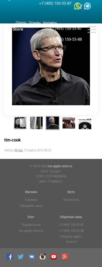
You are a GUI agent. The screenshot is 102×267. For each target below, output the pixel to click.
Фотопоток (71, 200)
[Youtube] (54, 258)
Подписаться (31, 225)
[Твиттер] (21, 258)
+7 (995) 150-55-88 (71, 231)
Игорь (18, 150)
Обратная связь (71, 217)
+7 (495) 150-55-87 (71, 225)
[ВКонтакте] (32, 258)
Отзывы (35, 22)
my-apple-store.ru (60, 166)
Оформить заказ (31, 206)
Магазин (31, 192)
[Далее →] (51, 104)
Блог (31, 217)
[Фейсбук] (10, 258)
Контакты (50, 22)
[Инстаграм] (43, 258)
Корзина (31, 200)
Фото (71, 192)
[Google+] (65, 258)
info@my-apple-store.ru (71, 239)
